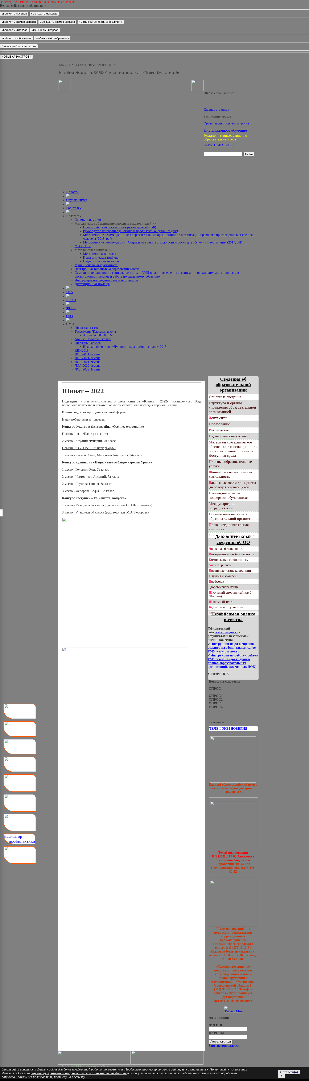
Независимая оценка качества (233, 616)
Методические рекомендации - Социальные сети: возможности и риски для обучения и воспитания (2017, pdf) (162, 242)
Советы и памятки (88, 219)
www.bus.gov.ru (226, 632)
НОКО (71, 300)
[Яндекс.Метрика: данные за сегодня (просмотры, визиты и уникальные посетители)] (233, 1009)
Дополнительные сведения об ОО (233, 539)
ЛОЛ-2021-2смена (87, 358)
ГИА (69, 292)
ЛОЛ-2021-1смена (87, 354)
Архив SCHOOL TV (97, 335)
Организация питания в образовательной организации (233, 516)
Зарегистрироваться (224, 1045)
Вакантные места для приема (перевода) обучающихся (232, 484)
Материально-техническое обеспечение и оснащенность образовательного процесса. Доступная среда (232, 449)
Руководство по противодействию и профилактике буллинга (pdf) (130, 231)
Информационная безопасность (231, 554)
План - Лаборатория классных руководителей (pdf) (119, 227)
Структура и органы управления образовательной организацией (232, 407)
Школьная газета (87, 327)
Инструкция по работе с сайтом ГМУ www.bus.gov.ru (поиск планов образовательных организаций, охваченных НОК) (233, 661)
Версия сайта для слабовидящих (23, 5)
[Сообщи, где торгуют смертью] (233, 846)
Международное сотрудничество (222, 505)
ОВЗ (69, 316)
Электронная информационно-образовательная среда (226, 137)
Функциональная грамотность (96, 265)
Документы (218, 418)
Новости (72, 192)
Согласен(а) (289, 1072)
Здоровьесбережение (224, 587)
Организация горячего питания (226, 123)
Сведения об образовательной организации (233, 384)
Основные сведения (225, 397)
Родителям (74, 208)
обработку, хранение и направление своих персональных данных (79, 1073)
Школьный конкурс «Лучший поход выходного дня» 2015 (124, 346)
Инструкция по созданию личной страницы (106, 280)
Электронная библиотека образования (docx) (107, 269)
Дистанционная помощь (92, 284)
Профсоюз (216, 581)
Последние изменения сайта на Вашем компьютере (38, 2)
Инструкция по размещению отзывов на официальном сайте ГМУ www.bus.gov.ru (232, 647)
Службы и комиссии (223, 576)
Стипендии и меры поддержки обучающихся (229, 495)
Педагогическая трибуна (100, 257)
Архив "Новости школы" (93, 339)
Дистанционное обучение (225, 130)
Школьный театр (221, 601)
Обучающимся (76, 200)
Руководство (219, 430)
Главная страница (216, 109)
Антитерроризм (220, 565)
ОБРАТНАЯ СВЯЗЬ (218, 145)
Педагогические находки (101, 261)
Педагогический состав (228, 436)
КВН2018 (81, 350)
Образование (219, 424)
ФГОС (71, 308)
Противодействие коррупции (230, 570)
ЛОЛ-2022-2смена (87, 369)
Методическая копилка (99, 253)
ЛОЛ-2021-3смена (87, 362)
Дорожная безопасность (226, 548)
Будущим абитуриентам (226, 607)
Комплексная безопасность (228, 559)
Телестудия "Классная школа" (96, 331)
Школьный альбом (88, 343)
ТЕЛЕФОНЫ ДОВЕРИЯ (228, 728)
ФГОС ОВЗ (83, 246)
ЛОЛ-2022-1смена (87, 365)
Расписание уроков (217, 116)
